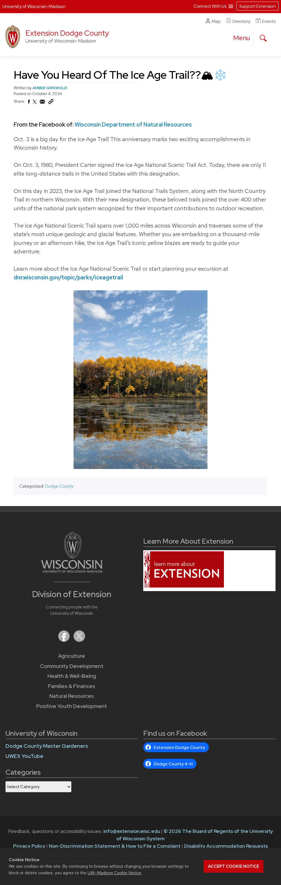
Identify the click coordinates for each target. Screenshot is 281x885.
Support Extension (257, 6)
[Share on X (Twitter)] (35, 104)
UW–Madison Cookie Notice (114, 873)
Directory (241, 21)
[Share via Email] (42, 103)
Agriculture (71, 656)
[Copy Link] (50, 102)
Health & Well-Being (71, 676)
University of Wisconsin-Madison (34, 6)
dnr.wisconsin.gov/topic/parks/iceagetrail (68, 277)
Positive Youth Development (71, 706)
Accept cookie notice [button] (233, 866)
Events (269, 21)
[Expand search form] (263, 38)
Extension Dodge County (67, 33)
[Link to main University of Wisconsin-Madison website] (72, 570)
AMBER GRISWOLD (49, 87)
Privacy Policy (29, 846)
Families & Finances (71, 686)
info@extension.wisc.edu (131, 831)
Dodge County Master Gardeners (46, 746)
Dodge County (59, 486)
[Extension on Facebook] (64, 640)
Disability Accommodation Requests (226, 846)
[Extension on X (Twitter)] (79, 640)
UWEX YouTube (24, 756)
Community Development (71, 666)
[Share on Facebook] (28, 103)
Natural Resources (71, 696)
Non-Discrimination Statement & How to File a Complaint (115, 846)
